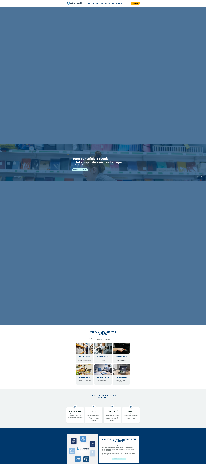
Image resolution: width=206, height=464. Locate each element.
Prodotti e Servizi (95, 3)
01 (197, 176)
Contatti (113, 3)
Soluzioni (88, 3)
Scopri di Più (103, 3)
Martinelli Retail (119, 3)
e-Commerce (135, 3)
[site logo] (74, 3)
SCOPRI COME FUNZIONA (78, 169)
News (109, 3)
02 (201, 176)
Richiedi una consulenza (119, 458)
